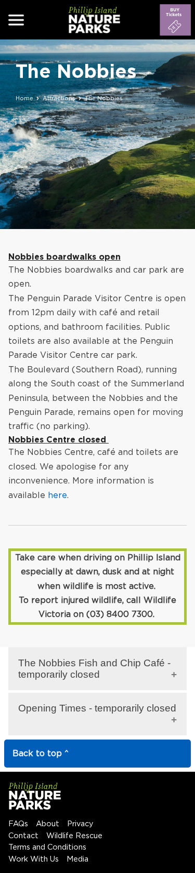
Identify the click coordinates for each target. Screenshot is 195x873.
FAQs (18, 824)
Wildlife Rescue (74, 836)
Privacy (80, 824)
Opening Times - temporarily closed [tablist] (97, 708)
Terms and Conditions (47, 847)
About (47, 824)
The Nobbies (104, 98)
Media (77, 859)
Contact (23, 836)
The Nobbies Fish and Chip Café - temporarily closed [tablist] (94, 668)
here (57, 495)
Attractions (59, 98)
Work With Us (33, 859)
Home (24, 98)
